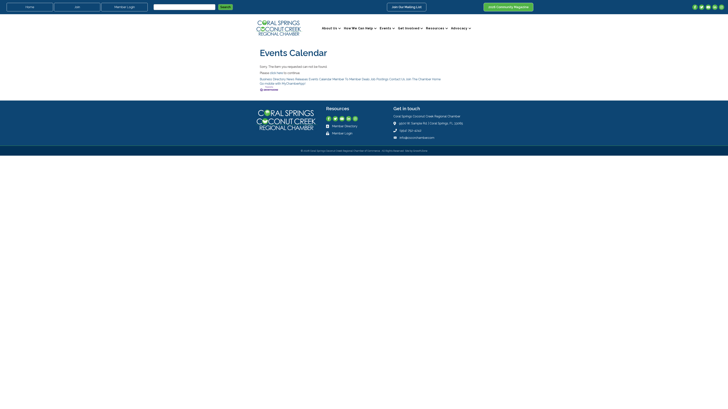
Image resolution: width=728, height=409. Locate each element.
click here (276, 73)
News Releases (297, 79)
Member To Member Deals (351, 79)
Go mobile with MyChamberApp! (282, 83)
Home (436, 79)
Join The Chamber (418, 79)
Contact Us (397, 79)
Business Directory (273, 79)
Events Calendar (320, 79)
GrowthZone (420, 150)
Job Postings (379, 79)
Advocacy (459, 28)
